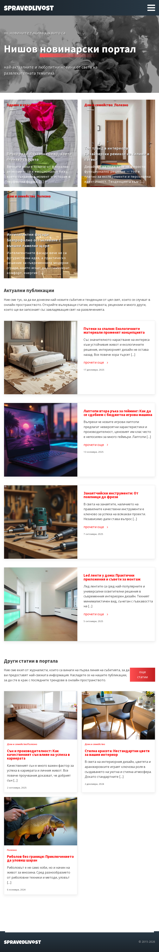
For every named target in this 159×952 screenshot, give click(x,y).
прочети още (22, 184)
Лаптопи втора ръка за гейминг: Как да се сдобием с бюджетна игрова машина (118, 413)
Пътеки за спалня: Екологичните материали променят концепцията (114, 330)
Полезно (44, 105)
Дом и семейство (98, 105)
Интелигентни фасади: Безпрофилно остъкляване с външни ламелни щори (34, 240)
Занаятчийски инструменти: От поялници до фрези (111, 495)
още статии (142, 674)
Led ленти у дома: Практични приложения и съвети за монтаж (112, 577)
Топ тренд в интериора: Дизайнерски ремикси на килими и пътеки (116, 154)
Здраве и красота (21, 105)
